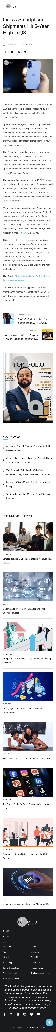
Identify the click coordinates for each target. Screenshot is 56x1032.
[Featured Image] (28, 536)
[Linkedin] (18, 1014)
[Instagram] (24, 1014)
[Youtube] (38, 1014)
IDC (24, 232)
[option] (30, 392)
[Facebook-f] (4, 1014)
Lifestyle (6, 957)
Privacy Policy (37, 968)
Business (7, 937)
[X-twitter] (11, 1014)
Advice (6, 952)
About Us (35, 957)
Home (33, 946)
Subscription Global (11, 978)
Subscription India (10, 973)
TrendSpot (7, 931)
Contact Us (35, 962)
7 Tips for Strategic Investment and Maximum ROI (26, 904)
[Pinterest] (31, 1014)
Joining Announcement (40, 973)
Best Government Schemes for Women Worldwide (26, 758)
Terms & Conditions (11, 968)
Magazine (35, 952)
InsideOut (7, 946)
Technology (7, 962)
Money (5, 942)
